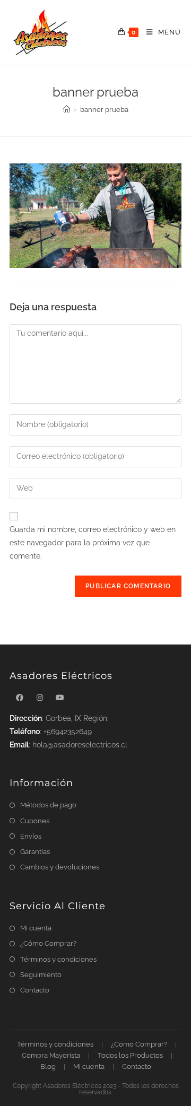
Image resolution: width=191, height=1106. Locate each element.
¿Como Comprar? (139, 1044)
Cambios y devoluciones (59, 867)
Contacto (34, 990)
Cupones (34, 821)
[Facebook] (20, 697)
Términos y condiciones (58, 959)
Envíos (30, 836)
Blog (48, 1066)
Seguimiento (41, 975)
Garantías (35, 852)
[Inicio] (66, 110)
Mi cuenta (35, 928)
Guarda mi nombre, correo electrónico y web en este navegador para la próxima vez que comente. (93, 542)
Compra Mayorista (51, 1055)
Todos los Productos (130, 1055)
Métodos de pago (48, 805)
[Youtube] (60, 697)
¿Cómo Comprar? (48, 943)
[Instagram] (40, 697)
